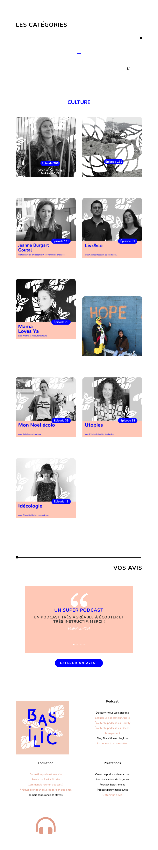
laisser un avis (78, 662)
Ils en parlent (112, 733)
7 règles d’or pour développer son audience (46, 790)
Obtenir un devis (112, 795)
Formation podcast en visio (46, 774)
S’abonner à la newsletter (112, 743)
